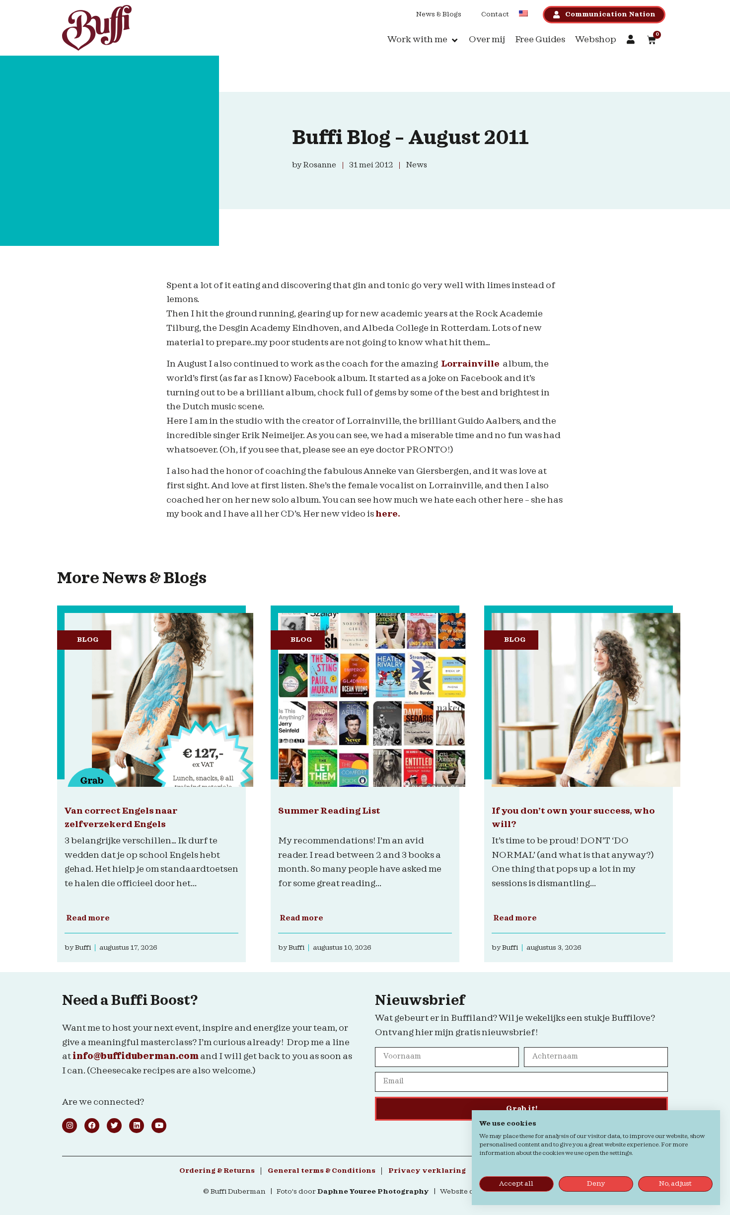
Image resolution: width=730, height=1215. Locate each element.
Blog (88, 639)
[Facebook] (91, 1125)
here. (388, 514)
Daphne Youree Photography (373, 1191)
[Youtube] (158, 1125)
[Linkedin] (136, 1125)
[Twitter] (114, 1125)
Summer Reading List (329, 811)
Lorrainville (470, 364)
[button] (423, 40)
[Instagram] (69, 1125)
